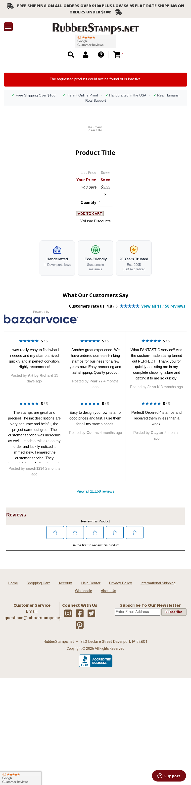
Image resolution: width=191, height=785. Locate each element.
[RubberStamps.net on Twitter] (91, 613)
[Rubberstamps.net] (95, 28)
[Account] (85, 54)
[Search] (71, 54)
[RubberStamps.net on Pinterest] (80, 625)
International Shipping (158, 583)
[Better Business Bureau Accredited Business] (95, 666)
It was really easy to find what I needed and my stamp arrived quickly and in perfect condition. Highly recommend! (34, 358)
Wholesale (83, 591)
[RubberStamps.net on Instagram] (68, 613)
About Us (108, 591)
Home (13, 583)
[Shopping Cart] (116, 54)
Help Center (90, 583)
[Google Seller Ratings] (95, 41)
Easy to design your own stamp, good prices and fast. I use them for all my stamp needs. (95, 418)
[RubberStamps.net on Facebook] (80, 613)
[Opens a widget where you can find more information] (169, 776)
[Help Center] (101, 54)
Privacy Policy (120, 583)
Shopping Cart (38, 583)
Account (65, 583)
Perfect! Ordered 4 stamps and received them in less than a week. (156, 418)
